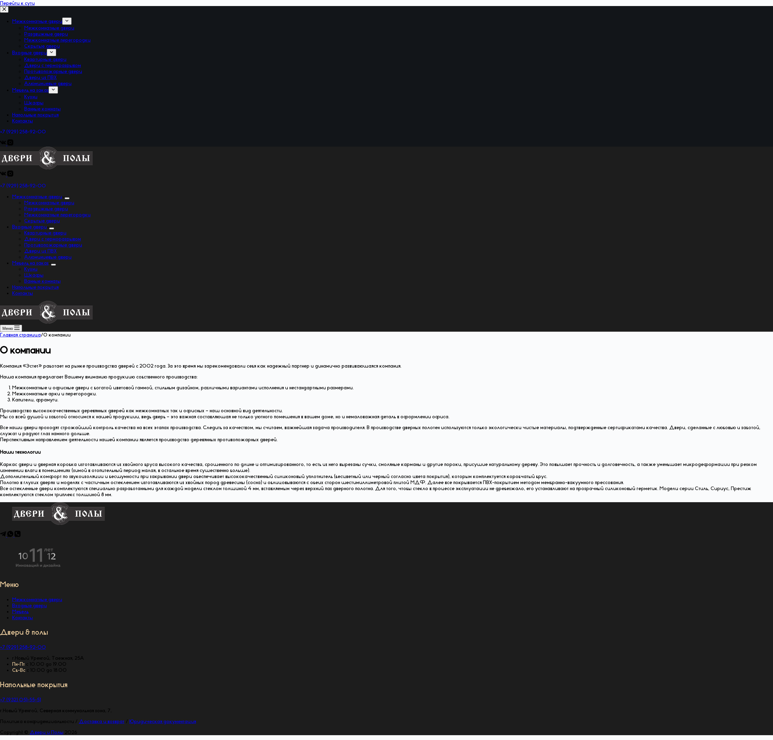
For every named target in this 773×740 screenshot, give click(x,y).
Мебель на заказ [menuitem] (30, 90)
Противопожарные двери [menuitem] (53, 71)
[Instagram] (10, 144)
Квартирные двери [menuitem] (45, 59)
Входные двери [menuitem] (29, 52)
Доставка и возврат (101, 721)
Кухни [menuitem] (30, 97)
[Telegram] (3, 535)
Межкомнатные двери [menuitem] (37, 21)
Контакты (22, 617)
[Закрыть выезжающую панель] (4, 9)
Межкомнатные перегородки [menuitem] (57, 40)
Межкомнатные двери (37, 599)
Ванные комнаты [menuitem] (42, 109)
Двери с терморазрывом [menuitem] (52, 65)
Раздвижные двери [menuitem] (46, 34)
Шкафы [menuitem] (33, 103)
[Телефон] (17, 535)
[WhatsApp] (10, 535)
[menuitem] (67, 21)
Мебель (20, 611)
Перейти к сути (17, 3)
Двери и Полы (46, 732)
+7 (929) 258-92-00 (23, 132)
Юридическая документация (162, 721)
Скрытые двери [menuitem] (42, 46)
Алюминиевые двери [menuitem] (48, 83)
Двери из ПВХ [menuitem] (40, 77)
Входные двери (29, 605)
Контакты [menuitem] (22, 121)
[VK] (3, 144)
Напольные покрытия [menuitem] (35, 115)
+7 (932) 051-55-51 (20, 700)
